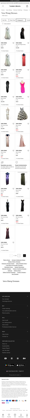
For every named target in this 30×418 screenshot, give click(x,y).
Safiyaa (10, 271)
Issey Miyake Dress (21, 263)
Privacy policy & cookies (14, 375)
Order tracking (6, 308)
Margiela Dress (8, 267)
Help (3, 331)
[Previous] (11, 255)
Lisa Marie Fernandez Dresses (14, 265)
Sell (3, 317)
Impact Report (6, 348)
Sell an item (5, 325)
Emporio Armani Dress (8, 263)
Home (2, 10)
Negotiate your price (6, 165)
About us (4, 344)
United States (15, 410)
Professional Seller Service (9, 327)
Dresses (26, 10)
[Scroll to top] (24, 255)
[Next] (19, 255)
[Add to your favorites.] (13, 43)
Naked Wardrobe (19, 267)
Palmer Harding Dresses (19, 269)
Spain (24, 410)
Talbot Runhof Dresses (9, 272)
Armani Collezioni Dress (18, 260)
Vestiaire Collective (8, 341)
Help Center (5, 334)
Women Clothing (17, 10)
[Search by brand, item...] (2, 6)
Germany (20, 410)
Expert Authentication (21, 165)
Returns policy (6, 313)
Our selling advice (7, 322)
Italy (27, 410)
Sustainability (5, 346)
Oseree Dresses (6, 269)
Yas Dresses (15, 274)
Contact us (5, 336)
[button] (27, 6)
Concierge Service (7, 301)
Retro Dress (6, 260)
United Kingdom (9, 410)
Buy (3, 306)
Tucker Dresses (21, 272)
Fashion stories (6, 352)
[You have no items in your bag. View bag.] (27, 6)
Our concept (5, 299)
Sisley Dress (17, 271)
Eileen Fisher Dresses (14, 262)
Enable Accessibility (15, 0)
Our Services (6, 296)
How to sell (5, 320)
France (3, 410)
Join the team (5, 350)
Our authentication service (9, 311)
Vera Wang (9, 10)
